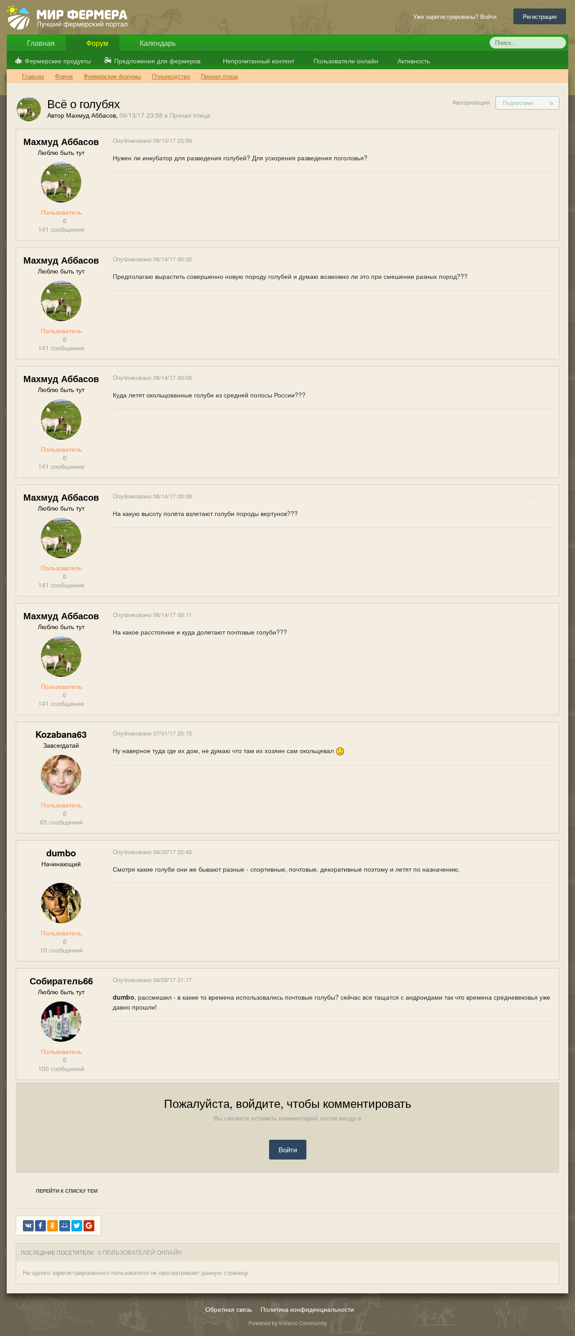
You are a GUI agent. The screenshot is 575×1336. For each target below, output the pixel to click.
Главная (40, 43)
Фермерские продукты (58, 60)
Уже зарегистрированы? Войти (456, 16)
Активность (413, 60)
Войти (288, 1149)
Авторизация (471, 101)
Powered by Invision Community (287, 1323)
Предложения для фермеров (157, 60)
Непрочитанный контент (258, 60)
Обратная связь (228, 1309)
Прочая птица (189, 114)
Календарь (157, 43)
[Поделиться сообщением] (551, 141)
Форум (96, 43)
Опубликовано (152, 140)
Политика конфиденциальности (307, 1309)
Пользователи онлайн (345, 60)
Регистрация (540, 16)
